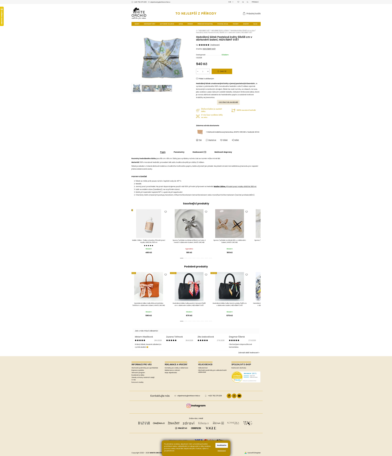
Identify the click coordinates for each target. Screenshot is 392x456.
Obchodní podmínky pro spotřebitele (144, 368)
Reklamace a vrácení (172, 370)
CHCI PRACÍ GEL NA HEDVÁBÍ (228, 102)
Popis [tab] (163, 152)
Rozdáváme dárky (137, 375)
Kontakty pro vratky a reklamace (176, 368)
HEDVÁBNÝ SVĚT (209, 49)
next (259, 234)
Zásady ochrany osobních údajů (142, 377)
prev (133, 234)
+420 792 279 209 (140, 2)
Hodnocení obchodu (238, 368)
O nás (133, 380)
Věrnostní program (138, 373)
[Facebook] (229, 396)
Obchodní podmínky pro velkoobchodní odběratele (212, 371)
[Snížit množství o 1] (197, 71)
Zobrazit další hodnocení (248, 352)
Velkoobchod (202, 368)
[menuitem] (137, 24)
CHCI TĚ (223, 71)
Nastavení (222, 451)
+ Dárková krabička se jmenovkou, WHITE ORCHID (232, 132)
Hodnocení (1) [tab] (199, 152)
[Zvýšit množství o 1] (207, 71)
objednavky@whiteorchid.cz (160, 2)
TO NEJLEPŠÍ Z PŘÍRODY (196, 13)
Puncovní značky (137, 382)
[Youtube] (239, 396)
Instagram (198, 405)
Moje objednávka (171, 373)
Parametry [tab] (179, 152)
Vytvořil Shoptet (254, 453)
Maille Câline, (220, 186)
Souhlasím (221, 445)
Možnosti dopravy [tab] (223, 152)
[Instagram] (234, 396)
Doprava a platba (137, 370)
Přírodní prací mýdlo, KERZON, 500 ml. (241, 186)
